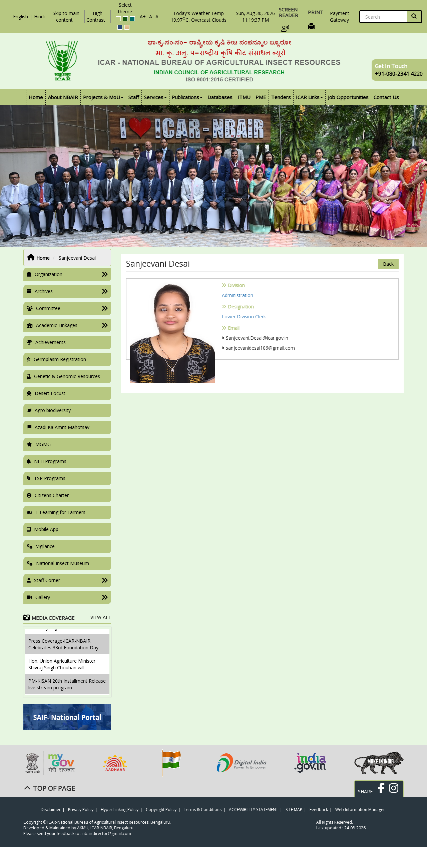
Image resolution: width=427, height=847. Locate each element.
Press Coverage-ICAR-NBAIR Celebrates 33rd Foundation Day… (65, 628)
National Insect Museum (62, 563)
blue (120, 27)
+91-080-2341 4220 (399, 73)
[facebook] (380, 791)
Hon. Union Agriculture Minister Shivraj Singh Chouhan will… (61, 648)
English (20, 16)
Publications (185, 97)
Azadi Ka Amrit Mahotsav (62, 427)
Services (153, 97)
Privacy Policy (80, 809)
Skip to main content (66, 16)
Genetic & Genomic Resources (67, 376)
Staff (133, 97)
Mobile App (46, 529)
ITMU (244, 97)
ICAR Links (308, 97)
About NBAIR (63, 97)
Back (388, 264)
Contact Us (386, 97)
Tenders (281, 97)
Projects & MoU (101, 97)
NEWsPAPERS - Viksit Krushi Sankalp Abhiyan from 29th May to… (62, 692)
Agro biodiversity (53, 410)
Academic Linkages (56, 325)
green (125, 19)
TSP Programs (49, 478)
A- (157, 16)
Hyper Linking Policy (119, 809)
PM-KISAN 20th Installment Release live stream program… (67, 668)
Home (36, 97)
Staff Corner (47, 580)
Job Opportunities (348, 97)
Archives (44, 291)
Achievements (50, 342)
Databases (220, 97)
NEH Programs (50, 461)
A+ (143, 16)
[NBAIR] (213, 61)
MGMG (43, 444)
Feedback (319, 809)
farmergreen (118, 19)
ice (132, 19)
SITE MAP (294, 809)
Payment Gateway (339, 16)
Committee (48, 308)
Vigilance (45, 546)
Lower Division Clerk (244, 316)
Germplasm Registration (60, 359)
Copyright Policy (161, 809)
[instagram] (392, 791)
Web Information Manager (360, 809)
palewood (127, 27)
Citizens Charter (52, 495)
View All (100, 617)
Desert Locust (50, 393)
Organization (48, 274)
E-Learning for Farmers (60, 512)
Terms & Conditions (203, 809)
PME (261, 97)
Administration (237, 295)
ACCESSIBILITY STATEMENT (253, 809)
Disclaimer (51, 809)
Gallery (42, 597)
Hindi (39, 16)
